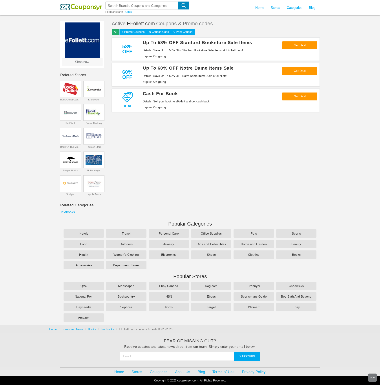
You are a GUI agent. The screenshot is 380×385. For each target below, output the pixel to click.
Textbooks (67, 212)
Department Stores (126, 265)
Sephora (126, 307)
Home (53, 329)
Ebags (211, 296)
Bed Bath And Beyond (296, 296)
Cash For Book (160, 93)
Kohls (128, 11)
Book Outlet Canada (70, 99)
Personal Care (169, 233)
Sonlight (70, 194)
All (115, 31)
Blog (312, 7)
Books (296, 254)
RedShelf (70, 123)
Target (211, 307)
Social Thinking (94, 123)
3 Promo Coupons (133, 31)
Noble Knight (93, 170)
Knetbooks (94, 99)
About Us (182, 372)
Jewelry (168, 244)
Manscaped (126, 286)
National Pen (84, 296)
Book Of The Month (70, 147)
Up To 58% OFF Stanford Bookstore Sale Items (197, 42)
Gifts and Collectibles (211, 244)
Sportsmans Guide (254, 296)
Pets (254, 233)
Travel (126, 233)
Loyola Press (94, 194)
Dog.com (211, 286)
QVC (83, 286)
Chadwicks (296, 286)
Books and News (72, 329)
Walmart (253, 307)
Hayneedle (83, 307)
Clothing (253, 254)
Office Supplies (211, 233)
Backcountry (126, 296)
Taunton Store (93, 147)
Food (83, 244)
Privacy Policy (254, 372)
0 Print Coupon (183, 31)
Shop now (82, 62)
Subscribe (247, 356)
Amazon (84, 317)
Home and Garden (254, 244)
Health (83, 254)
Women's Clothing (126, 254)
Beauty (296, 244)
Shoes (211, 254)
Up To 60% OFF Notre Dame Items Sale (188, 67)
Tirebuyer (253, 286)
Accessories (83, 265)
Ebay (296, 307)
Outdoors (126, 244)
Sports (296, 233)
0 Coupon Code (159, 31)
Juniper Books (70, 170)
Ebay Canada (168, 286)
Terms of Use (223, 372)
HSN (169, 296)
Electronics (168, 254)
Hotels (83, 233)
